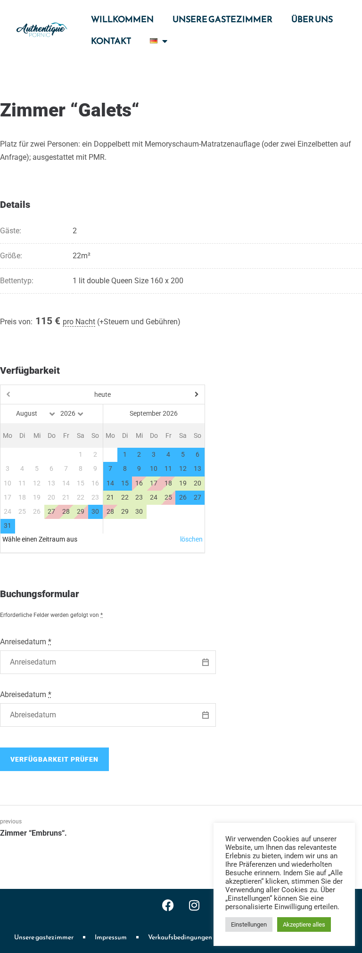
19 (183, 483)
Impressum (111, 937)
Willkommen (122, 19)
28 (66, 512)
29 (125, 512)
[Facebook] (168, 905)
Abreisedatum (25, 694)
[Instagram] (194, 905)
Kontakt (111, 40)
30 (139, 512)
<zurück (31, 394)
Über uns (312, 19)
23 (139, 497)
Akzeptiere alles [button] (304, 924)
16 (139, 483)
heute (102, 394)
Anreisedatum (25, 641)
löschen (191, 539)
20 (197, 483)
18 (168, 483)
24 (153, 497)
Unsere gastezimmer (222, 19)
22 (125, 497)
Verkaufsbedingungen (180, 937)
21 (110, 497)
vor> (174, 394)
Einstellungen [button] (249, 924)
